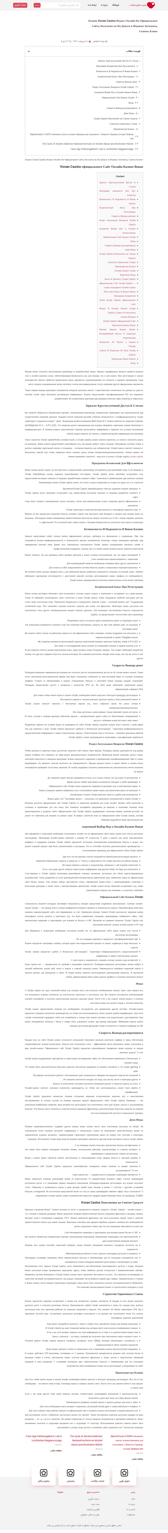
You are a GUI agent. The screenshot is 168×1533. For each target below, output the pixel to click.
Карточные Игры (128, 275)
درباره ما (104, 5)
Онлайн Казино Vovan (125, 271)
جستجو (37, 5)
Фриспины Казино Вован (124, 325)
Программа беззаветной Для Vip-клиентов (115, 66)
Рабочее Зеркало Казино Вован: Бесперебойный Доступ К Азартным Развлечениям (117, 334)
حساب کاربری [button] (20, 5)
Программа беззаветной (125, 296)
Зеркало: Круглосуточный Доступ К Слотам (118, 61)
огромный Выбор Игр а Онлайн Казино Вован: (115, 92)
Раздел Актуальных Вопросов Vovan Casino (113, 87)
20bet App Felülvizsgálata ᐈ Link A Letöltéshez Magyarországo (101, 149)
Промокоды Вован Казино (124, 359)
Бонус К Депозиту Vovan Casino (120, 279)
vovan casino (136, 457)
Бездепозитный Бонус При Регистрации (116, 77)
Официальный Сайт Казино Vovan (118, 98)
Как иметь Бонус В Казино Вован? (120, 292)
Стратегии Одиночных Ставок (123, 124)
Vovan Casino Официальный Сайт (119, 321)
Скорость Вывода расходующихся (122, 108)
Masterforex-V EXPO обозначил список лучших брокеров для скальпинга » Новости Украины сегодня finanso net (82, 137)
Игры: (131, 103)
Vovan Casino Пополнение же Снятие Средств (116, 119)
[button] (29, 51)
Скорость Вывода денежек (124, 216)
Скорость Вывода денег (126, 82)
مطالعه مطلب (137, 1459)
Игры (133, 363)
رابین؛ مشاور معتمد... (137, 5)
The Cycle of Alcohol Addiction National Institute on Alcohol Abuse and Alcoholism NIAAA (87, 144)
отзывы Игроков (128, 317)
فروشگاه (115, 5)
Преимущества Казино (124, 129)
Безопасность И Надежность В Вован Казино (117, 71)
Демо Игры (129, 113)
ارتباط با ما (92, 5)
